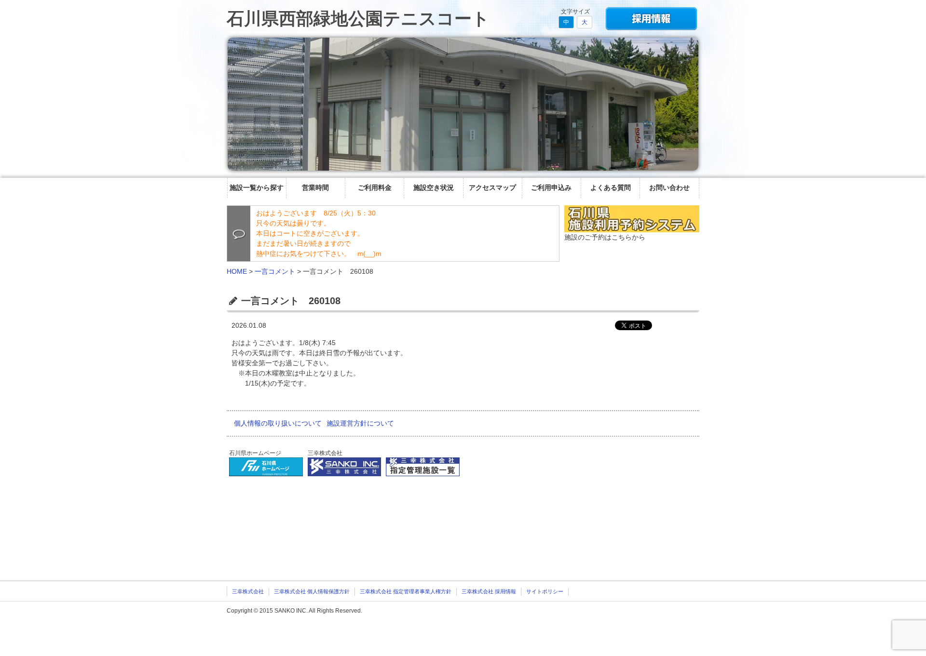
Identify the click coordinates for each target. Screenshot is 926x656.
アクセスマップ (492, 187)
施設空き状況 (433, 187)
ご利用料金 (375, 187)
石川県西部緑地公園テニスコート (358, 18)
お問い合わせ (669, 187)
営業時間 (315, 187)
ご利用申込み (551, 187)
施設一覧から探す (257, 187)
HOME (237, 271)
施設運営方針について (360, 423)
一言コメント (275, 271)
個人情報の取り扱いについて (278, 423)
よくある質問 (610, 187)
